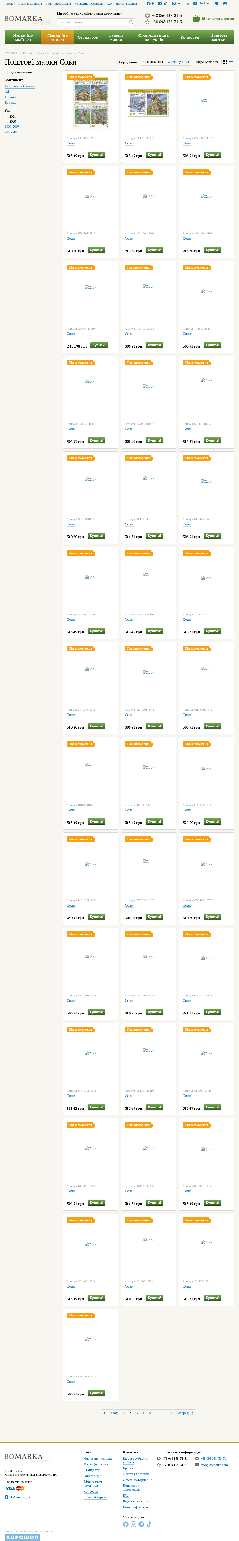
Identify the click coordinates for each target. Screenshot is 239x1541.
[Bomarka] (28, 1456)
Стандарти (88, 37)
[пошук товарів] (131, 22)
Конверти (190, 37)
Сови (71, 143)
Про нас (10, 3)
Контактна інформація (89, 3)
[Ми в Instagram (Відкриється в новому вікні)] (154, 3)
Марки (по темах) (57, 37)
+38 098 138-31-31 (168, 21)
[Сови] (91, 103)
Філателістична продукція (153, 37)
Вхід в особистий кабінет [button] (135, 1460)
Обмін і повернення (58, 3)
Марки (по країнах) (23, 37)
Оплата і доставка (30, 3)
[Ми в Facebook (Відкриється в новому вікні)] (149, 3)
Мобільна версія (19, 1497)
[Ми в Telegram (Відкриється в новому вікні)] (160, 3)
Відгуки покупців (126, 3)
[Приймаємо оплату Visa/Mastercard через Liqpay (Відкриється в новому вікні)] (14, 1488)
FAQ (109, 3)
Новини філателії (135, 1507)
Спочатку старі (178, 62)
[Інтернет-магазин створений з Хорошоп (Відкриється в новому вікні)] (29, 1535)
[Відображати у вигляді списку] (231, 62)
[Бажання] (216, 3)
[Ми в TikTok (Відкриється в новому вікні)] (165, 3)
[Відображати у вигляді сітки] (225, 62)
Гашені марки (116, 37)
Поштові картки (218, 37)
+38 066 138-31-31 (168, 15)
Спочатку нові (153, 62)
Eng (186, 3)
